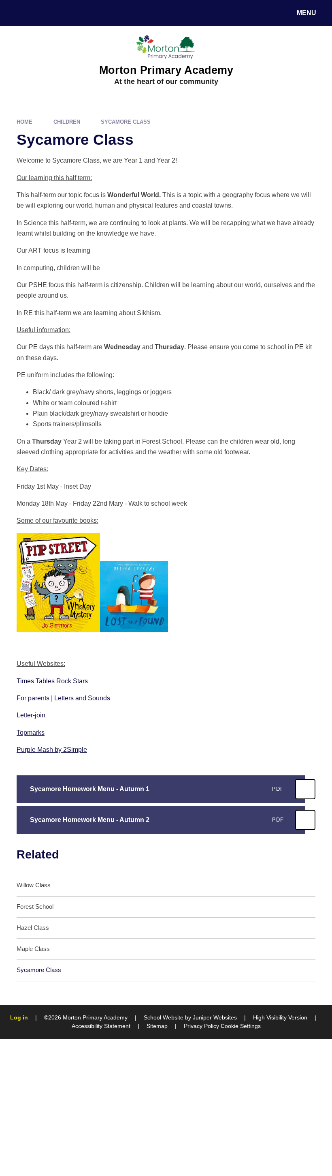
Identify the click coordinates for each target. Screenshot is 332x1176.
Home (24, 122)
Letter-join (31, 715)
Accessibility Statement (101, 1026)
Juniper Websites (215, 1017)
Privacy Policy (201, 1026)
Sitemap (157, 1026)
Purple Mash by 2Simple (52, 749)
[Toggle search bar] (17, 13)
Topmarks (31, 732)
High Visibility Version (280, 1017)
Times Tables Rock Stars (52, 681)
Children (66, 122)
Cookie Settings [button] (241, 1026)
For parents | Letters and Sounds (63, 698)
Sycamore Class (126, 122)
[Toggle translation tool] (39, 13)
